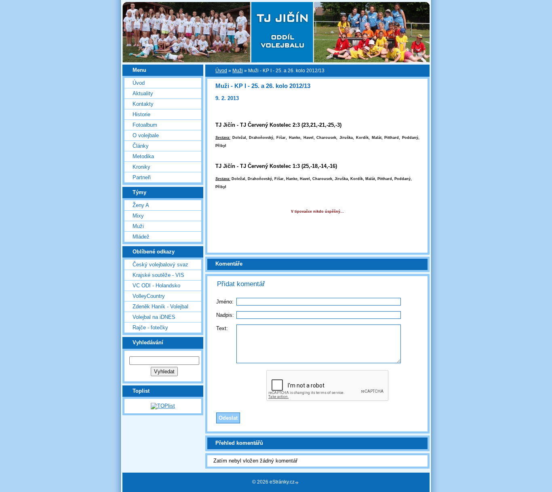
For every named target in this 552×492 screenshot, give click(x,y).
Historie (141, 114)
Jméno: (225, 302)
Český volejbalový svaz (160, 265)
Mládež (141, 237)
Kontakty (143, 104)
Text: (222, 328)
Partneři (142, 177)
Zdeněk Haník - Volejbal (160, 307)
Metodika (143, 156)
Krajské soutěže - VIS (158, 275)
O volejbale (146, 135)
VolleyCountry (149, 296)
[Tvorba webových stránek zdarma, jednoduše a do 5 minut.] (297, 482)
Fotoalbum (145, 125)
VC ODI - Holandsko (156, 286)
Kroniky (141, 167)
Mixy (138, 216)
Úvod (139, 83)
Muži (138, 226)
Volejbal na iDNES (154, 317)
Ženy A (141, 205)
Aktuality (143, 93)
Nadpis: (225, 315)
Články (141, 146)
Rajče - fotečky (150, 328)
